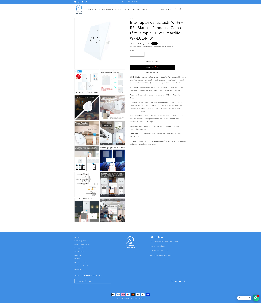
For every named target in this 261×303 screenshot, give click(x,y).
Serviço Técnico (79, 251)
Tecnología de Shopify (138, 298)
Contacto (77, 237)
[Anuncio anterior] (109, 2)
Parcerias (77, 259)
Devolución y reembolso (82, 244)
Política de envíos (80, 262)
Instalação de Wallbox (81, 248)
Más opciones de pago (152, 72)
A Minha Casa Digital (126, 298)
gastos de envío (148, 46)
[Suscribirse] (109, 281)
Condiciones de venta (81, 266)
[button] (93, 9)
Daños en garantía (80, 241)
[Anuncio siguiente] (152, 2)
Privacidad (77, 269)
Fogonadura (78, 255)
